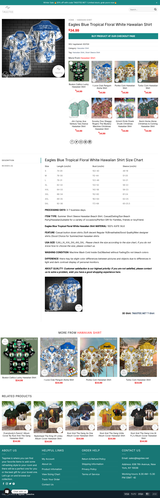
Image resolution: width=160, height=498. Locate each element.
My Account (48, 459)
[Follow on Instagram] (7, 484)
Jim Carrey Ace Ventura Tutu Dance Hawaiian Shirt (79, 124)
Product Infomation (52, 469)
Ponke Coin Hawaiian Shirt (125, 86)
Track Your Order (51, 479)
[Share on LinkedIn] (90, 142)
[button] (5, 74)
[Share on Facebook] (72, 142)
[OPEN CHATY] (7, 491)
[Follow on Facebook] (3, 484)
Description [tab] (8, 160)
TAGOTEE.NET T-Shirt (143, 313)
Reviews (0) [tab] (7, 166)
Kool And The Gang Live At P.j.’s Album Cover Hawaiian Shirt (143, 436)
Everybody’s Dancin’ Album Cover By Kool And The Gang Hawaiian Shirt (16, 436)
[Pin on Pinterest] (85, 142)
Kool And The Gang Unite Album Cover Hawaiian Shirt (111, 434)
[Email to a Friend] (81, 142)
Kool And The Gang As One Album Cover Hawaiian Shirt (80, 434)
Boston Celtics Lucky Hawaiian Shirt (79, 85)
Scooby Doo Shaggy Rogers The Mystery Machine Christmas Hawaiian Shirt (102, 125)
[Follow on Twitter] (10, 484)
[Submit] (155, 9)
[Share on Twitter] (76, 142)
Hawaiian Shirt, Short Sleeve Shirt (86, 52)
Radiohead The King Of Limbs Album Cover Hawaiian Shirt (48, 437)
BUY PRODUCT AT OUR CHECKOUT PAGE (113, 36)
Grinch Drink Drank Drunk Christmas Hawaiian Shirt (125, 124)
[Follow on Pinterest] (13, 484)
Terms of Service (91, 474)
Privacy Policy (89, 469)
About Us (47, 464)
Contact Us (48, 484)
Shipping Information (92, 464)
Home (71, 20)
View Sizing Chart (51, 474)
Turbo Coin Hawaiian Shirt (148, 86)
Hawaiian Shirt (84, 20)
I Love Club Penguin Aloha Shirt (101, 86)
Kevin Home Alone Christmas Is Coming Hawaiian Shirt (148, 124)
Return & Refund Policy (94, 459)
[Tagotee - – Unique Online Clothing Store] (14, 9)
